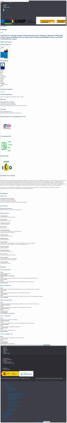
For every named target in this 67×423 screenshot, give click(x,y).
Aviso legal (37, 378)
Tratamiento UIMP (59, 378)
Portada (2, 26)
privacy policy (40, 344)
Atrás (2, 32)
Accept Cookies (47, 421)
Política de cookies (51, 378)
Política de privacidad (44, 378)
